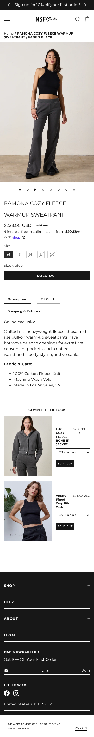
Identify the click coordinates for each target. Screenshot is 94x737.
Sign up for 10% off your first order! (47, 4)
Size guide (13, 265)
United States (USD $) (25, 704)
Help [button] (9, 602)
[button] (6, 19)
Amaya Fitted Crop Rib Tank (62, 501)
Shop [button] (9, 585)
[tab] (20, 190)
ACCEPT (81, 727)
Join (86, 670)
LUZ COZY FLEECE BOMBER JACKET (62, 436)
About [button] (11, 618)
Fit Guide (48, 299)
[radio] (8, 254)
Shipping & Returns (24, 311)
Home (9, 33)
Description (17, 299)
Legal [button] (10, 635)
